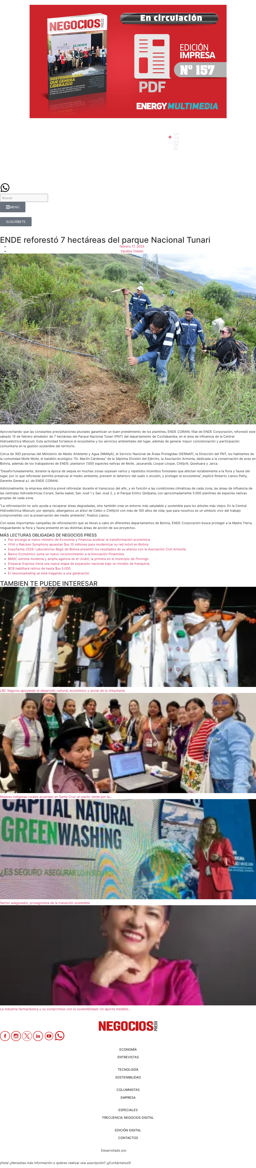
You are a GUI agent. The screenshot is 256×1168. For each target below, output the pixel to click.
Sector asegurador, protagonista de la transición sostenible (45, 903)
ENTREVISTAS (128, 1057)
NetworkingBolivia (141, 1150)
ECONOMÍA (128, 1049)
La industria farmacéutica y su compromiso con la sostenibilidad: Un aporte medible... (65, 1009)
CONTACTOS (128, 1138)
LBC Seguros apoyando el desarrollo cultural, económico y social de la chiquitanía (63, 691)
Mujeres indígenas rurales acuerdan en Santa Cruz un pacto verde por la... (56, 797)
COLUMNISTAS (128, 1090)
